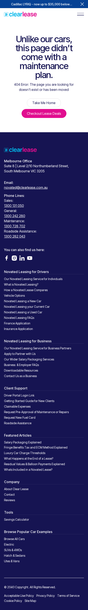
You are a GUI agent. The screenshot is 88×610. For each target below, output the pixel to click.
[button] (82, 4)
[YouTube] (29, 258)
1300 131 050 (14, 205)
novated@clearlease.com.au (26, 187)
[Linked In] (22, 258)
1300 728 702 (14, 226)
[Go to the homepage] (20, 149)
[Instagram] (14, 258)
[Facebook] (6, 258)
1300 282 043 (14, 236)
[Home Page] (20, 14)
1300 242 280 (14, 216)
